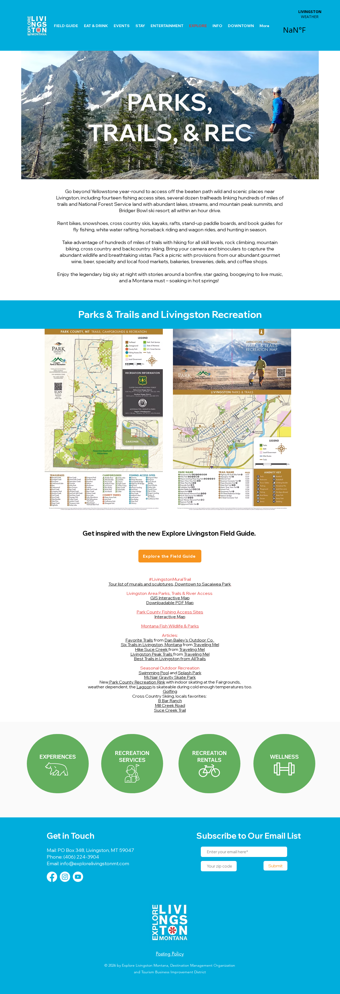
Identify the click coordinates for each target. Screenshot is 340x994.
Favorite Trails (139, 640)
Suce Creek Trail (170, 710)
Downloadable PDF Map (170, 602)
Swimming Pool (154, 672)
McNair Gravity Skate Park (170, 677)
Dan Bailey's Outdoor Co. (189, 640)
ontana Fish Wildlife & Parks (172, 626)
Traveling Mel (206, 644)
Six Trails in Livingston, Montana (151, 644)
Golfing (170, 691)
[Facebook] (52, 877)
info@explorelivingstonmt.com (94, 863)
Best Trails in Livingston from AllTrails (170, 658)
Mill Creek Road (170, 705)
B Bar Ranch (170, 700)
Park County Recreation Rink (136, 682)
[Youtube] (78, 877)
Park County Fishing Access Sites (170, 612)
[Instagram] (65, 877)
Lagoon (144, 686)
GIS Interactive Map (170, 597)
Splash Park (189, 672)
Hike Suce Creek (151, 649)
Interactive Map (169, 616)
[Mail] (132, 763)
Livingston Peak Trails (151, 654)
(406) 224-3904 (80, 857)
